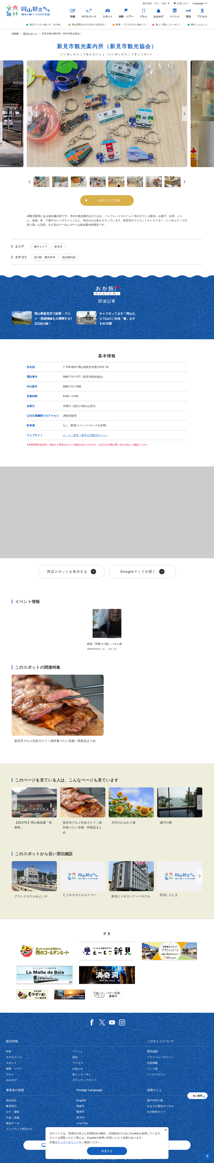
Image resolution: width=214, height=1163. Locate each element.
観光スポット (30, 33)
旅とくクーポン (81, 1074)
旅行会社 (11, 1100)
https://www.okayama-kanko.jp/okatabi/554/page (107, 318)
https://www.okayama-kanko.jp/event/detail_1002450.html (107, 630)
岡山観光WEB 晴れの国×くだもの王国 (28, 10)
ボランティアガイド (84, 1080)
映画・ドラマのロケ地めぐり (131, 24)
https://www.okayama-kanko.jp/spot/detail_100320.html (131, 806)
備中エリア (40, 246)
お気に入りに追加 (109, 200)
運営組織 (152, 1051)
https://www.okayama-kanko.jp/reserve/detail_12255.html (179, 879)
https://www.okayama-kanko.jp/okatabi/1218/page (42, 318)
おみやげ (158, 16)
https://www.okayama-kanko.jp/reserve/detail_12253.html (82, 879)
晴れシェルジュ (199, 24)
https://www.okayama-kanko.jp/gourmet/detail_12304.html (179, 806)
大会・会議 (12, 1117)
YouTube (112, 1022)
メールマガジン (156, 1074)
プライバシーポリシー (160, 1057)
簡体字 (80, 1106)
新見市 (58, 246)
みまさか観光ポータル (160, 1106)
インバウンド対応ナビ (19, 1128)
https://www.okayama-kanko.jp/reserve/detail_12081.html (34, 880)
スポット (108, 16)
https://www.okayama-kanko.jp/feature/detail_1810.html (58, 709)
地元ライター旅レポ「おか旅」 (46, 24)
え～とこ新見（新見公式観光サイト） (85, 435)
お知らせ (77, 1068)
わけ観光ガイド (156, 1111)
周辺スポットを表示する (67, 572)
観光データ (12, 1123)
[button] (204, 1095)
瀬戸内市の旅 (155, 1100)
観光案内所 (69, 257)
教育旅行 (11, 1106)
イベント (175, 16)
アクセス (202, 16)
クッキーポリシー (68, 1142)
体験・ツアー (126, 16)
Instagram (122, 1022)
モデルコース (88, 16)
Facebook (92, 1022)
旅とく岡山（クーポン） (168, 24)
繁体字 (80, 1111)
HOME (15, 33)
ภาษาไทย (82, 1123)
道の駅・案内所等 (44, 257)
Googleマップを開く (138, 572)
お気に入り (183, 3)
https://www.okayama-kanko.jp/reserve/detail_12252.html (131, 880)
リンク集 (152, 1068)
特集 (72, 16)
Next (185, 113)
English (81, 1100)
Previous (28, 113)
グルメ (143, 16)
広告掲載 (152, 1062)
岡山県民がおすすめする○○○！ (89, 24)
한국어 (80, 1117)
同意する (107, 1151)
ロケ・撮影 (12, 1111)
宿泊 (188, 16)
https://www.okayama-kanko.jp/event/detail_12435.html (34, 808)
